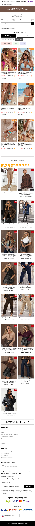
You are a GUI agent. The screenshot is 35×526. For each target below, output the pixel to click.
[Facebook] (20, 422)
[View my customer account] (20, 20)
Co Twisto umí (22, 1)
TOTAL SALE (6, 43)
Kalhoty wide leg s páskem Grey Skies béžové (26, 318)
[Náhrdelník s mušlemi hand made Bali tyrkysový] (26, 59)
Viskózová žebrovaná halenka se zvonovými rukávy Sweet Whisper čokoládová (9, 381)
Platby (3, 438)
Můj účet (4, 448)
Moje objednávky (5, 453)
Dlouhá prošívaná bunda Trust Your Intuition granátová (26, 224)
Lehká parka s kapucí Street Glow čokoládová (9, 224)
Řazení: (19, 35)
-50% (16, 43)
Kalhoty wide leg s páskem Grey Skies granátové (26, 286)
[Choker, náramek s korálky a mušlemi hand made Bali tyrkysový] (26, 94)
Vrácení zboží (4, 441)
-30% (23, 43)
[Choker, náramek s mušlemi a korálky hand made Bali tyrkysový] (9, 94)
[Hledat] (32, 23)
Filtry (7, 35)
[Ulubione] (26, 20)
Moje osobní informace (7, 457)
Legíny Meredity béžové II (9, 192)
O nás (2, 432)
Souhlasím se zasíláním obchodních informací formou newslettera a (17, 492)
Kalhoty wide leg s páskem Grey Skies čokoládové (9, 318)
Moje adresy (4, 455)
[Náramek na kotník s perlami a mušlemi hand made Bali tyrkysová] (9, 130)
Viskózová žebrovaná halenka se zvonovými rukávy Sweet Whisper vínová (25, 350)
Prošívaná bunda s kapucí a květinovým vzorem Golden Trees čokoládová (9, 255)
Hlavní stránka (5, 28)
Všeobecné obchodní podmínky (9, 434)
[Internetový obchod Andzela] (17, 15)
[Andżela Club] (15, 20)
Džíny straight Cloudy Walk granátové (26, 380)
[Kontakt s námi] (2, 4)
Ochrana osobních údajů (7, 436)
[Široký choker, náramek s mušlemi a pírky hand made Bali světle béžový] (26, 130)
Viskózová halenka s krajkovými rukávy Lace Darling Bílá (26, 255)
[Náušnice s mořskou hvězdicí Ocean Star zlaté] (9, 59)
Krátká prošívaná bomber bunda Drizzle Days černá (9, 412)
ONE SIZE (4, 78)
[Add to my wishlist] (14, 68)
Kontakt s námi (5, 430)
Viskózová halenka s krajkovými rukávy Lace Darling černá (9, 287)
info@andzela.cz (8, 4)
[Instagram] (24, 422)
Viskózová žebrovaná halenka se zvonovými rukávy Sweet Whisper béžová (9, 350)
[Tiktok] (28, 422)
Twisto (3, 443)
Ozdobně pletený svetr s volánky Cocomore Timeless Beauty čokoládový (25, 193)
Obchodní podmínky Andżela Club (10, 451)
